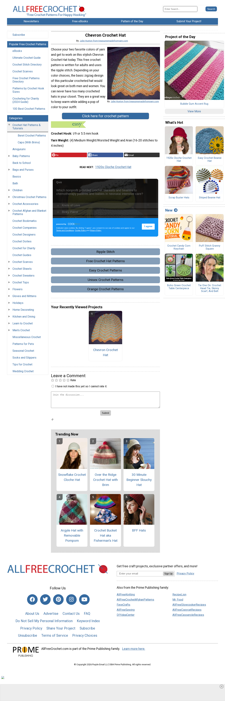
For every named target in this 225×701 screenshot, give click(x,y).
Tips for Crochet (22, 364)
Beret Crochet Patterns (32, 135)
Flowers (17, 289)
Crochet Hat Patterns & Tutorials (26, 126)
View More (194, 111)
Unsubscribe (27, 635)
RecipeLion (179, 594)
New (168, 210)
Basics (16, 176)
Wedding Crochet (23, 371)
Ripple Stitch (105, 252)
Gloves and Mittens (24, 296)
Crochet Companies (24, 227)
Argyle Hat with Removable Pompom (72, 535)
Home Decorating (23, 309)
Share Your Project (60, 628)
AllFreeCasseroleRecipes (188, 615)
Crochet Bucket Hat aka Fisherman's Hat (105, 535)
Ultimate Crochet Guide (26, 57)
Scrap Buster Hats (179, 197)
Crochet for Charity (23, 248)
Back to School (21, 163)
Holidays (17, 303)
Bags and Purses (23, 169)
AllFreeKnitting (126, 594)
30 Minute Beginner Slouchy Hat (139, 480)
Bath (15, 183)
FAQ (87, 613)
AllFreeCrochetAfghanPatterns (135, 599)
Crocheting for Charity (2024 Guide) (25, 100)
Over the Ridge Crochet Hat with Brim (105, 480)
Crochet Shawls (22, 268)
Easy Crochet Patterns (105, 270)
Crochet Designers (24, 234)
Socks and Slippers (24, 357)
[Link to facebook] (32, 599)
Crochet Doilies (21, 241)
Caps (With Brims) (29, 142)
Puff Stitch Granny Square (209, 247)
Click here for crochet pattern (105, 116)
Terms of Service (54, 635)
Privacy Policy (31, 628)
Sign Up (168, 573)
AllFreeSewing (126, 609)
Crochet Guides (21, 255)
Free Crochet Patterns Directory (26, 80)
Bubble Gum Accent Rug (194, 104)
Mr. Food (177, 599)
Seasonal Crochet (23, 350)
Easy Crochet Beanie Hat (209, 159)
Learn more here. (133, 649)
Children (17, 190)
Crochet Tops (20, 282)
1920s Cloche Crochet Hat (113, 167)
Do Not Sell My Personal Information (44, 621)
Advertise (50, 613)
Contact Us (71, 613)
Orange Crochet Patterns (105, 289)
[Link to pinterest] (58, 599)
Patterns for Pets (23, 344)
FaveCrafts (123, 604)
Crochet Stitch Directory (27, 64)
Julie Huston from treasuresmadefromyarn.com (104, 40)
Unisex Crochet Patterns (105, 280)
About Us (32, 613)
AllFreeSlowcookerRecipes (189, 604)
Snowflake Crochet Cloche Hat (72, 477)
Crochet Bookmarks (24, 221)
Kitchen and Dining (23, 316)
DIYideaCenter (125, 615)
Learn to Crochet (22, 323)
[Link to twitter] (45, 599)
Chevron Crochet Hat (105, 352)
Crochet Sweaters (23, 275)
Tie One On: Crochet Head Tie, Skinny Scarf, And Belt (209, 288)
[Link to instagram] (71, 599)
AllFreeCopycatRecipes (186, 609)
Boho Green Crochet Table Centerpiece (179, 287)
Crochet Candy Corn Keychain (178, 247)
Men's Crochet (21, 330)
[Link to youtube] (84, 599)
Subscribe (18, 34)
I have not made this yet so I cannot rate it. (81, 386)
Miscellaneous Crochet (26, 337)
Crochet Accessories (25, 204)
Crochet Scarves (22, 71)
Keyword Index (88, 621)
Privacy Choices (84, 635)
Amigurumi (18, 149)
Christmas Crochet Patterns (29, 197)
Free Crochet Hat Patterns (105, 261)
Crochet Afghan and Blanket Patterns (29, 212)
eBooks (17, 51)
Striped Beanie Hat (209, 197)
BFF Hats (139, 530)
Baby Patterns (21, 156)
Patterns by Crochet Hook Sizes (28, 90)
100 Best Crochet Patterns (28, 108)
